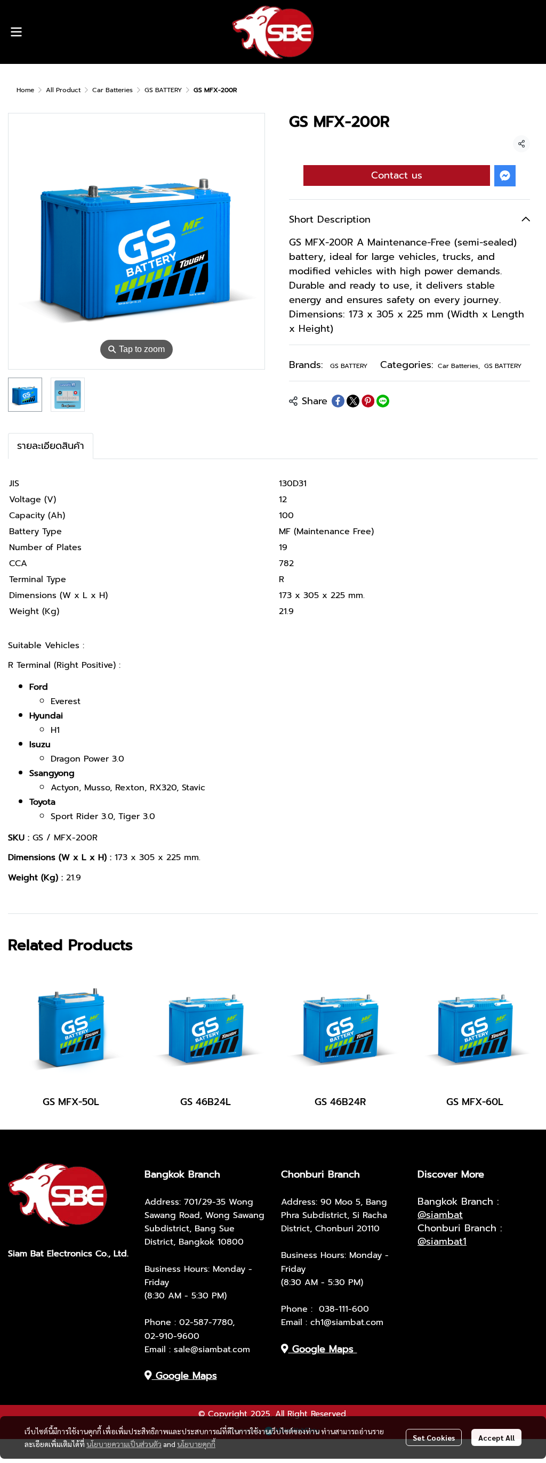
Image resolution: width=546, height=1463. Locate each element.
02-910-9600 (171, 1336)
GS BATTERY (163, 90)
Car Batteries (112, 90)
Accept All (496, 1437)
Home (25, 90)
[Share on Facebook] (338, 401)
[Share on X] (353, 401)
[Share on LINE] (382, 401)
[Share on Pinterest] (368, 401)
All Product (63, 90)
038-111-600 (344, 1309)
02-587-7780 (205, 1322)
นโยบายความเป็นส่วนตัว (124, 1444)
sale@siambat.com (212, 1349)
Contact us (396, 175)
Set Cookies (434, 1437)
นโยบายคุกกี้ (196, 1444)
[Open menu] (16, 32)
